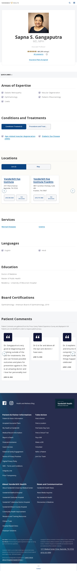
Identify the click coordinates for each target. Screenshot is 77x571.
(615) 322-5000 (46, 553)
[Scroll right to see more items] (73, 191)
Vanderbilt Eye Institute (12, 180)
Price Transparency (9, 475)
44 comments (38, 54)
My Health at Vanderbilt (11, 428)
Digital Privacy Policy (10, 461)
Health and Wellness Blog (25, 403)
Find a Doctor (40, 418)
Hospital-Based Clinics (10, 526)
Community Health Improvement (14, 512)
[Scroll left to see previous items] (4, 191)
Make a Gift (39, 442)
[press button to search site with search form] (69, 3)
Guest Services (8, 447)
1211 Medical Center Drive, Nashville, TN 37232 (57, 549)
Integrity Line (7, 471)
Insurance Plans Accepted (38, 60)
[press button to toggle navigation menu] (74, 3)
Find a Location (40, 423)
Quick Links (6, 75)
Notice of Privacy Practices (12, 456)
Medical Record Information (12, 433)
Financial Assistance (9, 442)
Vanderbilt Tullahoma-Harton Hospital (16, 502)
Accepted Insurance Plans (11, 423)
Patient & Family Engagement (13, 452)
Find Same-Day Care (42, 428)
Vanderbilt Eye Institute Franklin (43, 180)
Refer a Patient (40, 452)
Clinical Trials (7, 521)
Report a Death (8, 437)
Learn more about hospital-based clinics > (17, 558)
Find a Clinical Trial (41, 433)
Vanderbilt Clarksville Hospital (13, 497)
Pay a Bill (38, 437)
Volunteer (38, 447)
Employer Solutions (9, 531)
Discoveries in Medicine (45, 502)
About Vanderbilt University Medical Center (18, 488)
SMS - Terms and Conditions (13, 466)
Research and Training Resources (14, 516)
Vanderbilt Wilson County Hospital (15, 507)
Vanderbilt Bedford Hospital (12, 493)
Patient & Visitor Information (13, 418)
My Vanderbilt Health (44, 497)
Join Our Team (40, 456)
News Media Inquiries (44, 493)
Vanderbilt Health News (45, 488)
